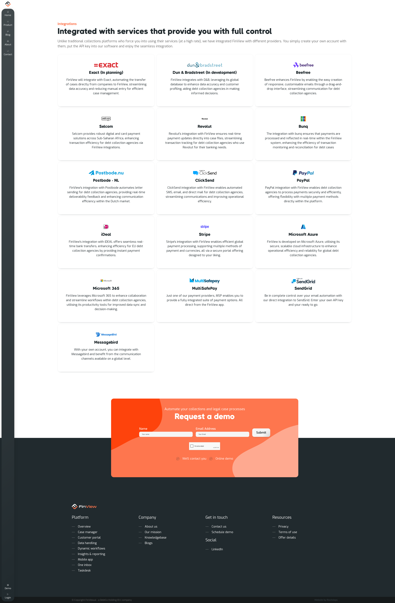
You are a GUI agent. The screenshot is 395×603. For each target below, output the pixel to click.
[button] (8, 23)
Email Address (206, 429)
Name (143, 429)
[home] (8, 4)
